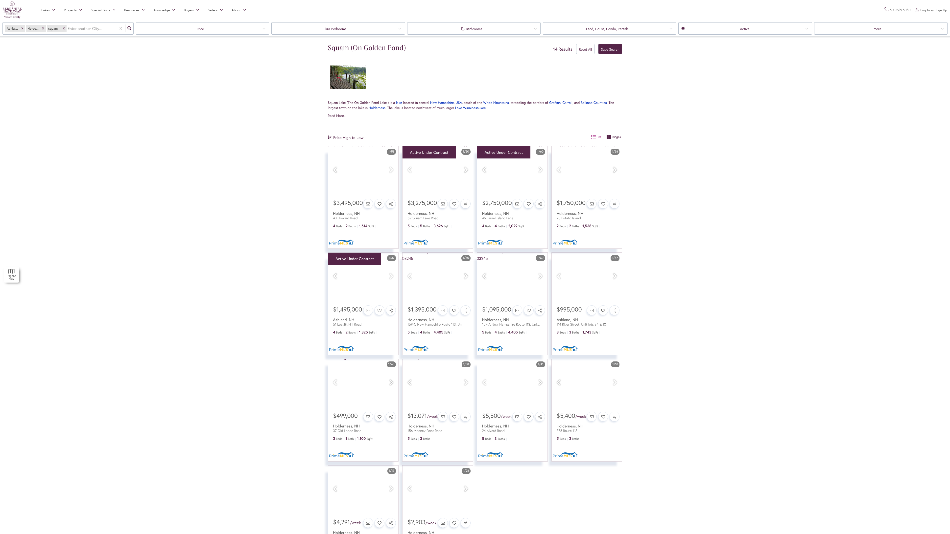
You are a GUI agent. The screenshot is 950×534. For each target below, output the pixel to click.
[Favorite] (379, 204)
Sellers (212, 10)
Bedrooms (338, 28)
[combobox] (68, 28)
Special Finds (100, 10)
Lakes (45, 10)
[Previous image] (335, 170)
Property (70, 10)
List (598, 137)
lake (399, 102)
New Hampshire (442, 102)
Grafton (555, 102)
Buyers (189, 10)
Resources (131, 10)
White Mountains (496, 102)
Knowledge (161, 10)
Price (200, 28)
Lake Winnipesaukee (470, 107)
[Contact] (368, 204)
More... (878, 28)
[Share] (391, 204)
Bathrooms (474, 28)
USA (459, 102)
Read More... (337, 116)
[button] (22, 28)
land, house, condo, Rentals (607, 28)
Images (616, 137)
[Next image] (391, 170)
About (236, 10)
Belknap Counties (594, 102)
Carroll (567, 102)
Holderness (377, 107)
